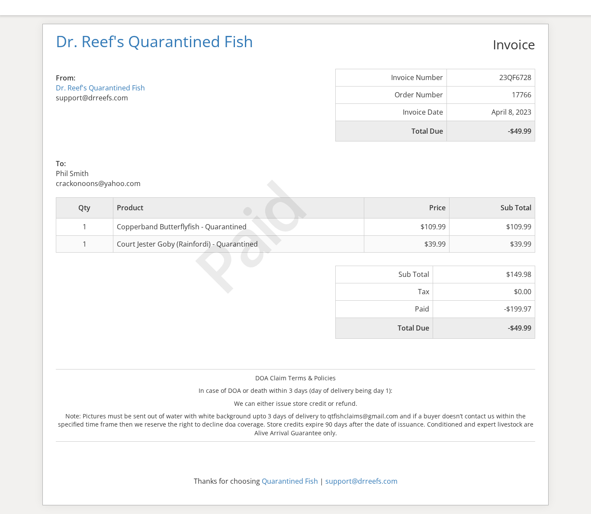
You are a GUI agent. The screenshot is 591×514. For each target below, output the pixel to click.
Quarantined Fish (290, 481)
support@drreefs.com (361, 481)
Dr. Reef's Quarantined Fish (100, 88)
